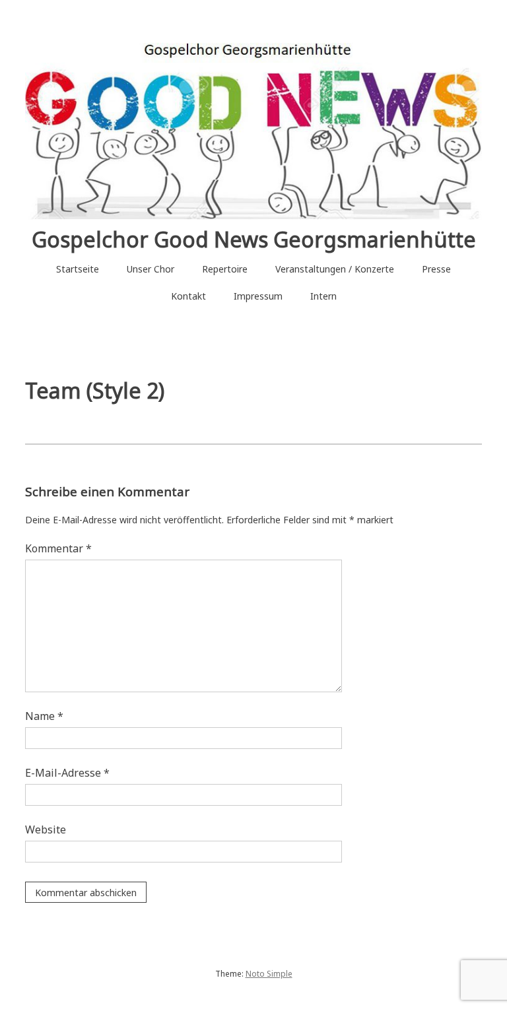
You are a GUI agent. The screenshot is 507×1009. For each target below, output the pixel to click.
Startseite (77, 269)
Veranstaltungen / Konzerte (334, 269)
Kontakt (188, 296)
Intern (323, 296)
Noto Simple (269, 973)
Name (44, 716)
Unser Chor (150, 269)
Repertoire (225, 269)
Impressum (258, 296)
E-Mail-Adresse (67, 772)
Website (45, 829)
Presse (436, 269)
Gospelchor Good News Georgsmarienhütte (254, 239)
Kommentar (58, 548)
